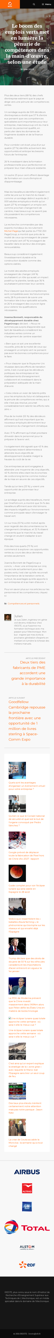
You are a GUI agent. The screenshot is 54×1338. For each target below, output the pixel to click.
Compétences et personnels (23, 603)
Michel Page (11, 231)
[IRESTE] (9, 4)
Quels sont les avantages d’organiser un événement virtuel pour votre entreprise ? (27, 785)
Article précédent (35, 658)
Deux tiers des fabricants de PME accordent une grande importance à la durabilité (28, 673)
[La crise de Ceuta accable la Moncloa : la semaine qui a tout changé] (17, 1134)
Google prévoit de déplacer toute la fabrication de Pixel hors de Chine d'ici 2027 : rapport (26, 855)
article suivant (17, 698)
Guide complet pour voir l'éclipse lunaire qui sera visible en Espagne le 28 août (27, 888)
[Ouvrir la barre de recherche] (34, 4)
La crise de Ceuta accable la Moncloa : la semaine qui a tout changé (26, 1142)
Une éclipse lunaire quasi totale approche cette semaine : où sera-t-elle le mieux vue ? (26, 1033)
